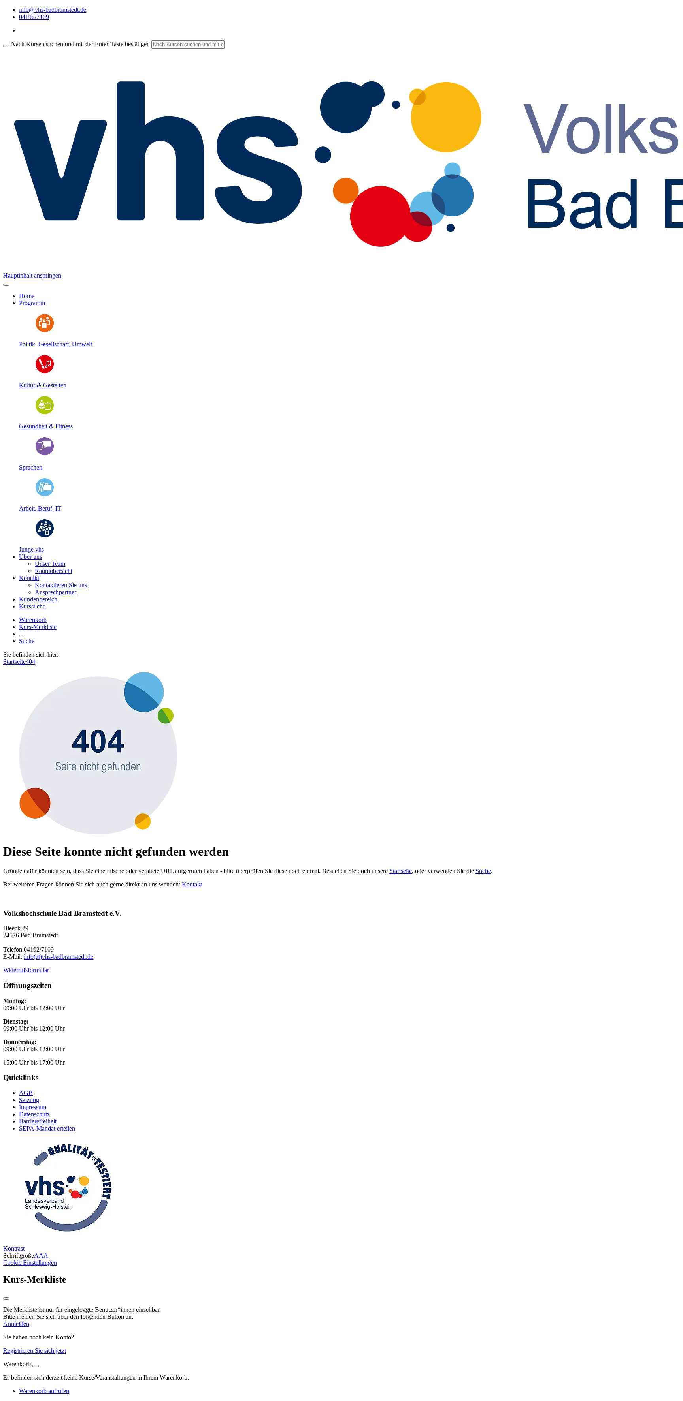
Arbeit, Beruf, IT (40, 508)
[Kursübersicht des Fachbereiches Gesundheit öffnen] (45, 412)
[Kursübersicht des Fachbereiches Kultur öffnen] (45, 371)
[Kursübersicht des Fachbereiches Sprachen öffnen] (45, 454)
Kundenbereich (38, 599)
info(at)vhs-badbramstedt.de (58, 956)
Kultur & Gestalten (42, 385)
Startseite (14, 661)
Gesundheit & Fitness (46, 426)
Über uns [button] (30, 556)
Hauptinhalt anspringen (32, 275)
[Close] (35, 1366)
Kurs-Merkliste (38, 627)
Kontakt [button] (29, 578)
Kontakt (192, 884)
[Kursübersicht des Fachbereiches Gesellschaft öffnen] (45, 330)
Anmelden (16, 1323)
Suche (26, 641)
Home (26, 296)
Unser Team (50, 563)
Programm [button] (32, 303)
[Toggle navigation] (6, 285)
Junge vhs (31, 549)
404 (30, 661)
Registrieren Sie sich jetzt (34, 1350)
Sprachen (30, 467)
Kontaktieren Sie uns (61, 585)
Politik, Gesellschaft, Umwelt (55, 344)
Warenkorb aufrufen (44, 1391)
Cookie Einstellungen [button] (30, 1262)
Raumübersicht (53, 570)
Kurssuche (32, 606)
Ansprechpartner (55, 592)
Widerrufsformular (26, 970)
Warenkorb (33, 619)
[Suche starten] (6, 46)
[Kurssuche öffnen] (22, 636)
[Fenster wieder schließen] (6, 1298)
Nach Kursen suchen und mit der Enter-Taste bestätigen (80, 44)
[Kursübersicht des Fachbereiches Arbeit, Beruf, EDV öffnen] (45, 495)
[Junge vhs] (45, 536)
